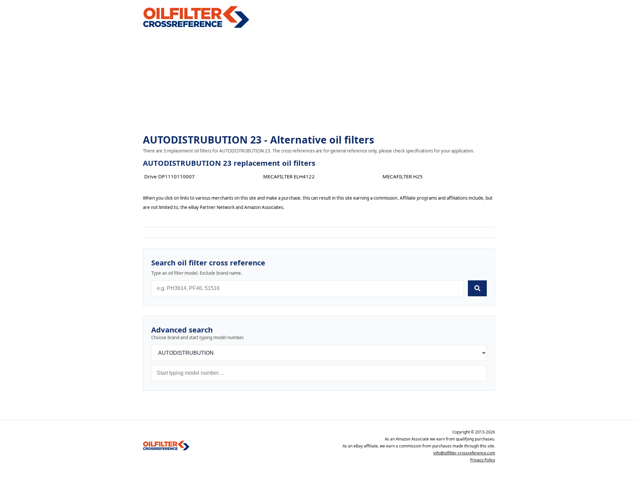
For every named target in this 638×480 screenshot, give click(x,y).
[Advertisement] (319, 81)
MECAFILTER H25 (402, 176)
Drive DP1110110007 (169, 176)
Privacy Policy (482, 459)
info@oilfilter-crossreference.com (464, 452)
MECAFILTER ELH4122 (289, 176)
